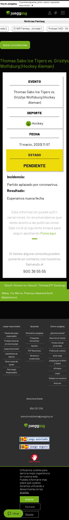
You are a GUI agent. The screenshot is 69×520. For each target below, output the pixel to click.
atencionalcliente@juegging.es (37, 416)
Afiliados (57, 368)
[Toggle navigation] (63, 13)
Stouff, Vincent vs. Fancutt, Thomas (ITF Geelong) (34, 285)
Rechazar (30, 506)
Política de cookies (57, 351)
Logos (57, 373)
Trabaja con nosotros (57, 378)
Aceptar (29, 499)
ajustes (24, 492)
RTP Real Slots (34, 351)
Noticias (57, 383)
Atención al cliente (57, 338)
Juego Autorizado (11, 349)
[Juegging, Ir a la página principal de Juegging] (21, 12)
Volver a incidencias (15, 45)
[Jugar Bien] (34, 446)
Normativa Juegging (34, 333)
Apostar (34, 346)
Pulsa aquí (48, 233)
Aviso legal (57, 355)
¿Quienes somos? (57, 333)
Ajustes (29, 514)
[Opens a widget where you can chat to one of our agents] (13, 513)
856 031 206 (36, 408)
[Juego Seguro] (34, 439)
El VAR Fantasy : (25, 28)
